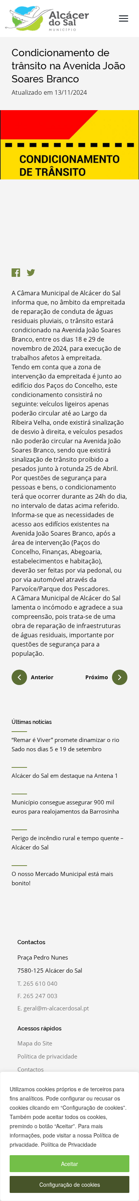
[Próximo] (119, 677)
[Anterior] (19, 678)
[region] (69, 1136)
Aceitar (69, 1163)
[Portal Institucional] (45, 18)
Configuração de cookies (69, 1184)
